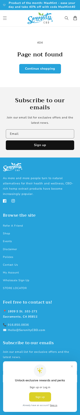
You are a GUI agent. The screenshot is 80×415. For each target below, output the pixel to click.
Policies (8, 257)
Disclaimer (10, 249)
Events (7, 241)
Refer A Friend (13, 226)
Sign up (40, 145)
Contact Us (10, 265)
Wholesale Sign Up (16, 280)
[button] (5, 18)
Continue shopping (40, 69)
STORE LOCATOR (15, 288)
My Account (11, 272)
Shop (6, 233)
